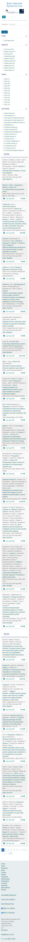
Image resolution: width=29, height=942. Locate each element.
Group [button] (4, 45)
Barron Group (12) (9, 68)
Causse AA (6, 204)
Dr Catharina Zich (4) (10, 145)
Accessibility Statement (8, 895)
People (3, 874)
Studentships (5, 879)
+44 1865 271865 (9, 939)
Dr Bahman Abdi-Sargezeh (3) (13, 131)
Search (4, 32)
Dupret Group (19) (9, 63)
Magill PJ (19, 562)
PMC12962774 (7, 179)
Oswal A (5, 291)
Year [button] (3, 74)
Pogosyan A (6, 243)
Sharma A (5, 284)
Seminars (4, 885)
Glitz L (11, 185)
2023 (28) (7, 86)
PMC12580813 (7, 706)
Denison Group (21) (10, 61)
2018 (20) (7, 97)
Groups (3, 872)
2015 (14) (7, 104)
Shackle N (18, 241)
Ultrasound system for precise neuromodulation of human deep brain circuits (12, 813)
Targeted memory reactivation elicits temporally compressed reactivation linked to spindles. (14, 324)
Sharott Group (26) (9, 56)
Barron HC (13, 187)
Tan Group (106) (9, 49)
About (3, 866)
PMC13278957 (7, 585)
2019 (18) (7, 95)
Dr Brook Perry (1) (9, 138)
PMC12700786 (7, 623)
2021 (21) (7, 90)
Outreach (4, 883)
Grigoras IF (6, 684)
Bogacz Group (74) (9, 51)
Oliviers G (5, 267)
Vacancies (4, 877)
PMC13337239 (7, 537)
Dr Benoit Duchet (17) (10, 134)
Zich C (19, 644)
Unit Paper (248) (9, 40)
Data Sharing (5, 887)
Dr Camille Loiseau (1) (10, 143)
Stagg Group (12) (9, 65)
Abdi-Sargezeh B (19, 284)
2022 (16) (7, 88)
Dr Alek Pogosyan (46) (10, 129)
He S (13, 241)
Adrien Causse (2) (9, 113)
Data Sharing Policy (7, 904)
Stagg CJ (5, 667)
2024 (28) (7, 83)
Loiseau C (13, 553)
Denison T (21, 166)
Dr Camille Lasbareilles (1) (12, 141)
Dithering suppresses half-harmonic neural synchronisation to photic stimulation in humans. (13, 249)
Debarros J (19, 734)
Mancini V (5, 187)
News (3, 870)
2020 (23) (7, 93)
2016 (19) (7, 102)
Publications (5, 881)
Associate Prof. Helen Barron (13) (14, 120)
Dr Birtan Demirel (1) (10, 136)
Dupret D (19, 219)
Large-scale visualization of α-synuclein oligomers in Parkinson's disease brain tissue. (13, 575)
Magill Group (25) (9, 58)
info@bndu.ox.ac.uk (7, 934)
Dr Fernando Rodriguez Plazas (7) (14, 150)
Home (3, 864)
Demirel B (5, 665)
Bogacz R (10, 245)
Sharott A (22, 243)
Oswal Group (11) (9, 70)
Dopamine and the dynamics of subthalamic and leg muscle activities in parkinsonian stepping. (14, 529)
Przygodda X (18, 185)
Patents (3, 890)
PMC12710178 (7, 793)
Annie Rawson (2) (9, 115)
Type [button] (3, 36)
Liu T (11, 284)
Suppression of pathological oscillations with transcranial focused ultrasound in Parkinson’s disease (14, 439)
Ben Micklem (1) (9, 125)
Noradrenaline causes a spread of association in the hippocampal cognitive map (13, 464)
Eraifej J (5, 426)
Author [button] (5, 109)
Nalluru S (5, 185)
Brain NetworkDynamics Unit (14, 4)
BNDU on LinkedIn (9, 908)
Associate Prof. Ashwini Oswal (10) (14, 118)
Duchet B (5, 238)
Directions (4, 868)
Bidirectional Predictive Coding (12, 269)
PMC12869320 (7, 332)
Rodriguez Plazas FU (9, 479)
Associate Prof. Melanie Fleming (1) (14, 122)
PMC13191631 (7, 308)
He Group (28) (8, 54)
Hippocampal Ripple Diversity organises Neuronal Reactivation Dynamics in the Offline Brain (12, 722)
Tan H (4, 245)
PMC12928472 (7, 352)
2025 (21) (7, 81)
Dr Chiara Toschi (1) (10, 148)
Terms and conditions (8, 899)
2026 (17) (7, 79)
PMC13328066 (7, 258)
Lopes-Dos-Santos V (9, 206)
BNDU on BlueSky (9, 913)
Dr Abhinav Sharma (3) (10, 127)
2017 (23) (7, 100)
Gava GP (5, 717)
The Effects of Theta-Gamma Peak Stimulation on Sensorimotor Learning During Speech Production (13, 672)
